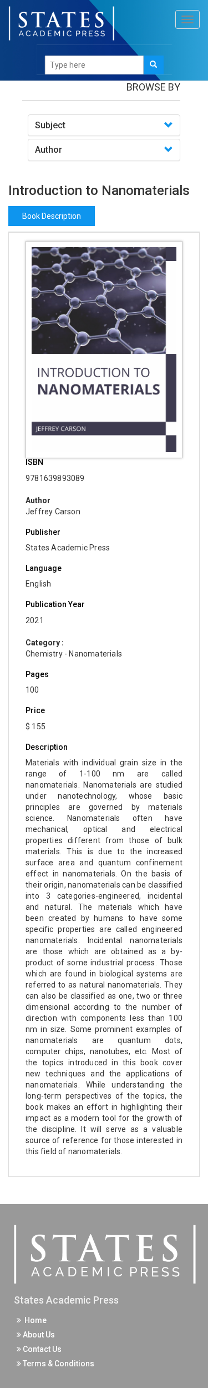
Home (34, 1320)
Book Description (51, 216)
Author (48, 149)
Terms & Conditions (57, 1363)
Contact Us (41, 1349)
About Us (38, 1334)
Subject (50, 125)
